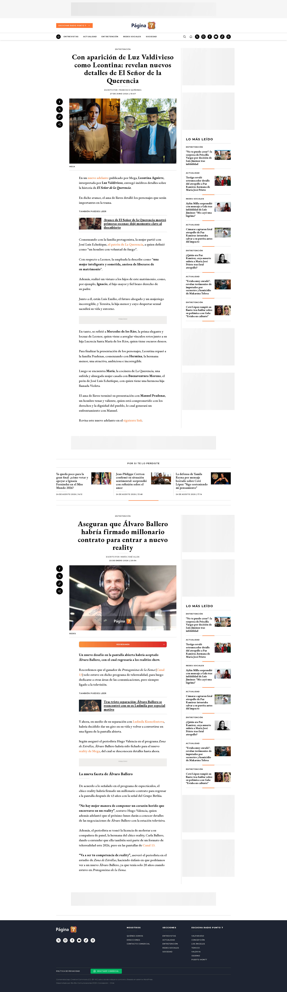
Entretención (109, 37)
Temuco (195, 948)
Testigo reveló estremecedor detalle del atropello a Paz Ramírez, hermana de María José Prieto (198, 183)
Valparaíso (197, 936)
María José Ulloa (130, 557)
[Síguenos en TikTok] (222, 36)
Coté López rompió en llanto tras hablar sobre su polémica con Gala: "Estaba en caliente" (199, 311)
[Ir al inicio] (58, 36)
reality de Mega (89, 751)
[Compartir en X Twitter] (59, 109)
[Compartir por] (59, 124)
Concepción (198, 940)
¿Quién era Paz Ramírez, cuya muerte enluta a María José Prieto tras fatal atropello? (198, 261)
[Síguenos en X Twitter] (197, 36)
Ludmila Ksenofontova (148, 721)
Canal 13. (149, 845)
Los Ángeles (198, 944)
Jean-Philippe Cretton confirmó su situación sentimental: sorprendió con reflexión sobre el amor (131, 481)
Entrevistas (71, 37)
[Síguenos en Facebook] (209, 36)
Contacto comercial (138, 944)
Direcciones (133, 940)
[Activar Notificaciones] (190, 36)
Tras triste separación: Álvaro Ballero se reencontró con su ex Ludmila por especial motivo (134, 705)
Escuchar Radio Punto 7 (72, 25)
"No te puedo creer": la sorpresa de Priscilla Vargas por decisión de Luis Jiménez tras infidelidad (199, 158)
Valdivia (196, 952)
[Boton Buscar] (184, 36)
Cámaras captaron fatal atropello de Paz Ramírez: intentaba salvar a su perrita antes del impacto (199, 235)
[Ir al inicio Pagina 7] (143, 25)
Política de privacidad (68, 971)
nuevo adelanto (98, 178)
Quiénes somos (135, 936)
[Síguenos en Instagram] (203, 36)
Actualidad (90, 37)
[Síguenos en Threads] (228, 36)
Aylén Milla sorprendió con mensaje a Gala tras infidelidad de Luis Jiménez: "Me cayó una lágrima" (199, 209)
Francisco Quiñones (130, 90)
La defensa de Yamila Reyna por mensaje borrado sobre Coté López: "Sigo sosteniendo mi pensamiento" (192, 481)
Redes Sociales (132, 37)
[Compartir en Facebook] (59, 101)
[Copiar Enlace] (59, 117)
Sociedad (151, 37)
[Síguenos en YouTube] (216, 36)
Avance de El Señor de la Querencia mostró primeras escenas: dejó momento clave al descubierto (135, 224)
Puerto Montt (199, 960)
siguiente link (132, 420)
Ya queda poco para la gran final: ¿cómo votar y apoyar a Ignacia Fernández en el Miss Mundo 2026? (72, 481)
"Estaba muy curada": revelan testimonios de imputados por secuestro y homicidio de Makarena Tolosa (199, 287)
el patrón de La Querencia (125, 244)
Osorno (195, 956)
